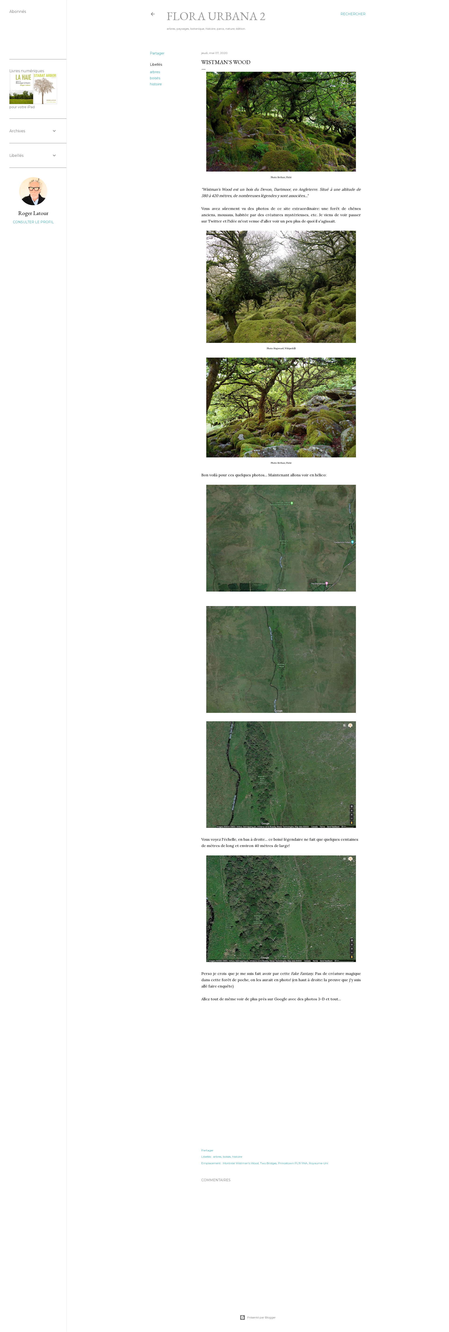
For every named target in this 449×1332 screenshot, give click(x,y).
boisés (155, 78)
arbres (155, 72)
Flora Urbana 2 (216, 16)
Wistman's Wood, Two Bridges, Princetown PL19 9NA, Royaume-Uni (282, 1163)
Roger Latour (33, 213)
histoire (156, 84)
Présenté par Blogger (261, 1317)
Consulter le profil (33, 222)
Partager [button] (157, 53)
